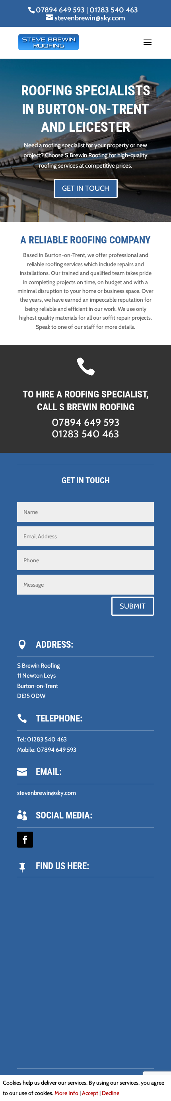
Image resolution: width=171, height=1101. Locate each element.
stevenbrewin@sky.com (46, 793)
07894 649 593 (60, 10)
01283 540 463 (113, 10)
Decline (110, 1093)
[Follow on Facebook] (25, 840)
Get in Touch (85, 188)
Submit (133, 606)
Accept (90, 1093)
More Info (66, 1093)
